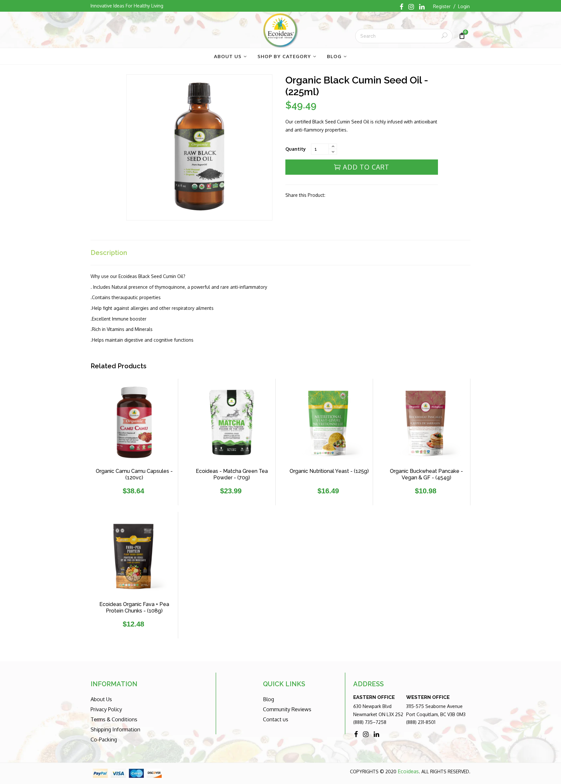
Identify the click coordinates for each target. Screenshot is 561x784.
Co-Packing (104, 739)
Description (109, 252)
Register (442, 6)
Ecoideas (408, 771)
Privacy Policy (106, 709)
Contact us (275, 719)
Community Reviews (287, 709)
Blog (268, 699)
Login (464, 6)
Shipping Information (115, 729)
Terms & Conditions (114, 719)
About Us (101, 699)
